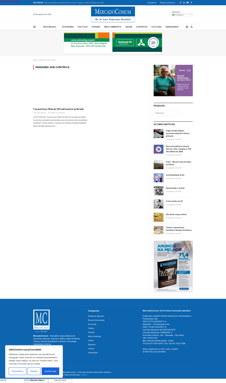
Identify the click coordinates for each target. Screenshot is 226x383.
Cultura (156, 27)
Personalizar (17, 371)
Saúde (129, 27)
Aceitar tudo (50, 371)
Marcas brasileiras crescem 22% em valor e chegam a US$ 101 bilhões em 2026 (74, 3)
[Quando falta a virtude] (158, 190)
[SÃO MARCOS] (173, 95)
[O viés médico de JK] (158, 204)
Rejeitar (34, 371)
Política (83, 27)
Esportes (141, 27)
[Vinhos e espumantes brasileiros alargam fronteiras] (158, 230)
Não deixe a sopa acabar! (176, 214)
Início (35, 60)
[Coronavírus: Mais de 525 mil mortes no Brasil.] (60, 90)
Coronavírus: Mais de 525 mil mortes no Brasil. (58, 109)
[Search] (187, 27)
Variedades (172, 27)
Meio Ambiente (113, 27)
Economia (68, 27)
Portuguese (178, 15)
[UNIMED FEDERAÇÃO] (113, 43)
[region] (34, 361)
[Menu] (34, 27)
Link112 (3, 380)
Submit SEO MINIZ (60, 380)
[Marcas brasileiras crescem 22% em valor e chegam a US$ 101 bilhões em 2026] (158, 149)
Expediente (152, 3)
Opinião (96, 27)
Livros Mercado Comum (10, 1)
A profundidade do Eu (175, 175)
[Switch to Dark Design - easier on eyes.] (191, 27)
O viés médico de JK (174, 201)
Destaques (49, 27)
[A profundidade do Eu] (158, 177)
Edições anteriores (167, 3)
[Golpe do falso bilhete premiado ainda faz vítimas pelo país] (158, 133)
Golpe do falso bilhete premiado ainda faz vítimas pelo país (177, 133)
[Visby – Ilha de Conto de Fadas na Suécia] (158, 164)
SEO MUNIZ (12, 380)
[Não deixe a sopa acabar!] (158, 217)
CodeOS (83, 375)
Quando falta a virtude (175, 188)
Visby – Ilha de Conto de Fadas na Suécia (178, 163)
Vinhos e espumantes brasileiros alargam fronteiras (179, 228)
